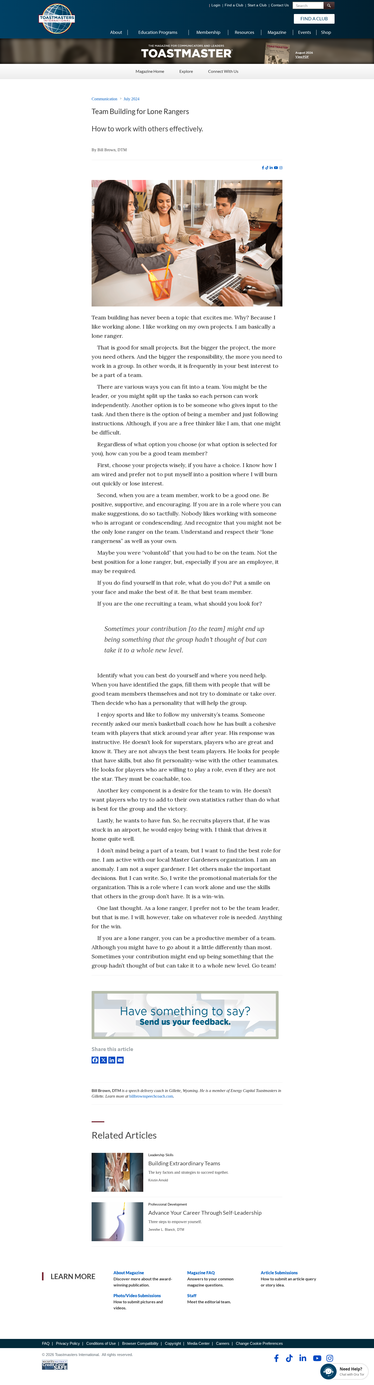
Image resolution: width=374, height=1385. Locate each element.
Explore (186, 71)
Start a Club (257, 5)
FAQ (46, 1343)
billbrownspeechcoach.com (151, 1096)
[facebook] (263, 168)
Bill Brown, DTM (112, 150)
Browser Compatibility (140, 1343)
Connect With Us (223, 71)
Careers (222, 1343)
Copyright (173, 1343)
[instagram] (280, 168)
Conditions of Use (101, 1343)
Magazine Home (150, 71)
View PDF (302, 57)
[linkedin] (271, 168)
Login (215, 5)
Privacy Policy (68, 1343)
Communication (104, 99)
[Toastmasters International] (56, 18)
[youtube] (276, 168)
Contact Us (280, 5)
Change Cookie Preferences (259, 1343)
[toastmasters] (187, 50)
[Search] (329, 5)
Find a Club (234, 5)
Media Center (198, 1343)
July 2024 (131, 99)
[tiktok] (266, 168)
